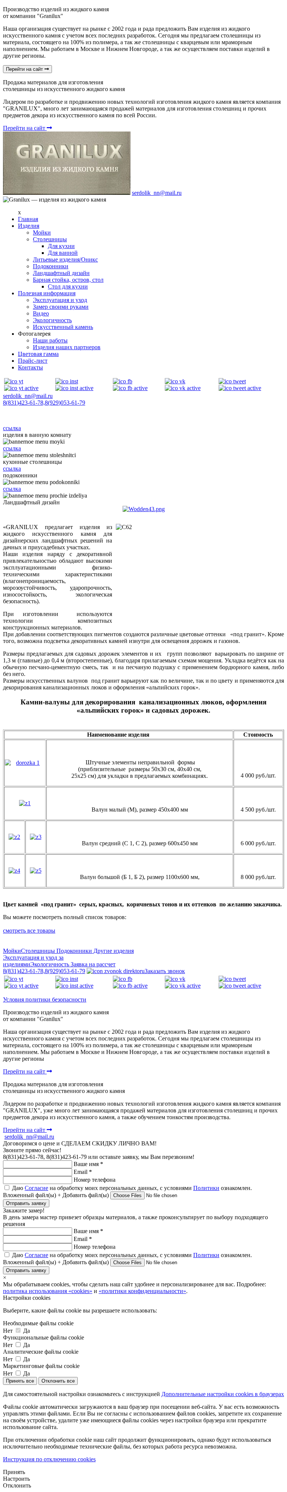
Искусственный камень (63, 327)
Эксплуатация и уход (60, 300)
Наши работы (50, 340)
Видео (41, 313)
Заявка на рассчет (92, 964)
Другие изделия (113, 951)
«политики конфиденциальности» (142, 1291)
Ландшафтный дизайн (61, 273)
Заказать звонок (165, 971)
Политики (206, 1188)
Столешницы (50, 239)
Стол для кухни (68, 286)
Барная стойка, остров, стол (68, 280)
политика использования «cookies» (47, 1291)
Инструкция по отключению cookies (49, 1459)
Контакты (30, 367)
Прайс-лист (32, 360)
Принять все (20, 1381)
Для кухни (61, 246)
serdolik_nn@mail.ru (157, 193)
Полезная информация (46, 293)
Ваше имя (88, 1164)
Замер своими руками (61, 306)
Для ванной (63, 253)
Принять (14, 1472)
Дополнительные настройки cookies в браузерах (222, 1394)
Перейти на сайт (25, 69)
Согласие (36, 1188)
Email (83, 1172)
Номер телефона (94, 1180)
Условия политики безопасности (44, 999)
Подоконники (50, 266)
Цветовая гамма (38, 354)
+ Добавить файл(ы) (84, 1195)
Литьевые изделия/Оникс (65, 259)
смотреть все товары (29, 930)
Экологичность (52, 320)
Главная (28, 219)
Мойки (42, 232)
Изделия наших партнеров (67, 347)
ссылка (12, 428)
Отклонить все (58, 1381)
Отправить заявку (26, 1203)
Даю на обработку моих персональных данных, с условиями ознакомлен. (131, 1188)
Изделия (28, 226)
